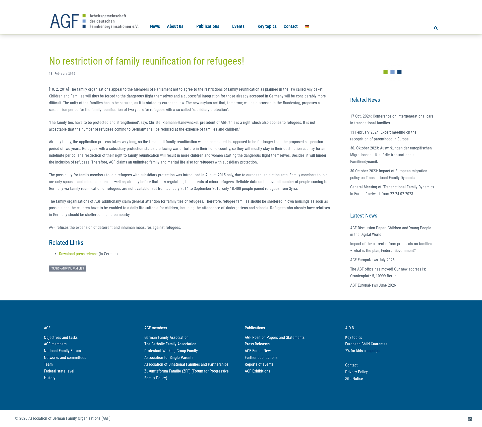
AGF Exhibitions (257, 371)
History (49, 378)
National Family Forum (62, 350)
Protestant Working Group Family (171, 350)
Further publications (261, 357)
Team (48, 364)
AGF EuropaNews (258, 350)
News (155, 26)
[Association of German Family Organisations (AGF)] (94, 20)
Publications (207, 26)
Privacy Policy (356, 371)
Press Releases (257, 344)
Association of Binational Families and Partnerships (186, 364)
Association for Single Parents (168, 357)
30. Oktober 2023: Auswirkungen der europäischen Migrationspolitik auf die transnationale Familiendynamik (391, 155)
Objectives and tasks (61, 337)
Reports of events (259, 364)
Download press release (78, 253)
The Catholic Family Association (170, 344)
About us (175, 26)
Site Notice (354, 378)
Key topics (267, 26)
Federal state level (59, 371)
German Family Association (166, 337)
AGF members (55, 344)
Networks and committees (65, 357)
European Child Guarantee (366, 344)
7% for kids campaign (362, 350)
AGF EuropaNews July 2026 (372, 259)
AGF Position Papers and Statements (275, 337)
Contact (291, 26)
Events (238, 26)
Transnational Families (67, 268)
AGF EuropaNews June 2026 (373, 285)
